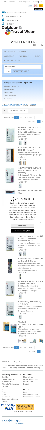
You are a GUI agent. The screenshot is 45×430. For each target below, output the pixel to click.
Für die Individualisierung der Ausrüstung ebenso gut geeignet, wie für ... (30, 152)
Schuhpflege (8, 92)
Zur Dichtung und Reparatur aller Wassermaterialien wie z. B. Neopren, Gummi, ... (30, 306)
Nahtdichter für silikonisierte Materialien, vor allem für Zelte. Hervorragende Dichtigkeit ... (30, 286)
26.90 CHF (22, 336)
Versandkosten (7, 382)
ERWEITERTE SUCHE (21, 71)
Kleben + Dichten (9, 96)
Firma (4, 392)
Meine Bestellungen (30, 394)
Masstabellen (28, 382)
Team (4, 394)
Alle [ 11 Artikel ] (28, 117)
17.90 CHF (22, 250)
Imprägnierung (8, 89)
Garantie (5, 386)
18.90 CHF (22, 159)
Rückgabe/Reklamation (10, 384)
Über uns (35, 2)
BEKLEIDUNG (8, 52)
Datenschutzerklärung (10, 399)
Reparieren (7, 99)
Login (25, 392)
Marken (37, 56)
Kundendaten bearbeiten (32, 397)
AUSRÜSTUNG (9, 56)
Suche (7, 71)
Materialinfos (28, 377)
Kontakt (26, 384)
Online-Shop (12, 104)
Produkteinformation (30, 379)
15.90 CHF (22, 182)
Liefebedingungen (8, 379)
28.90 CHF (22, 272)
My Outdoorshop (9, 2)
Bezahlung (5, 377)
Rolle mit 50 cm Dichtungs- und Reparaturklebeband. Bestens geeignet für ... (29, 132)
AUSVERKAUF (24, 56)
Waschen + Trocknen (11, 86)
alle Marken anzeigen (19, 111)
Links (41, 2)
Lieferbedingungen (24, 2)
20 (20, 117)
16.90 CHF (22, 293)
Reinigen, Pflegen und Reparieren (19, 105)
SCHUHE (21, 52)
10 (16, 117)
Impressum (6, 397)
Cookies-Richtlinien (26, 219)
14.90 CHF (22, 139)
